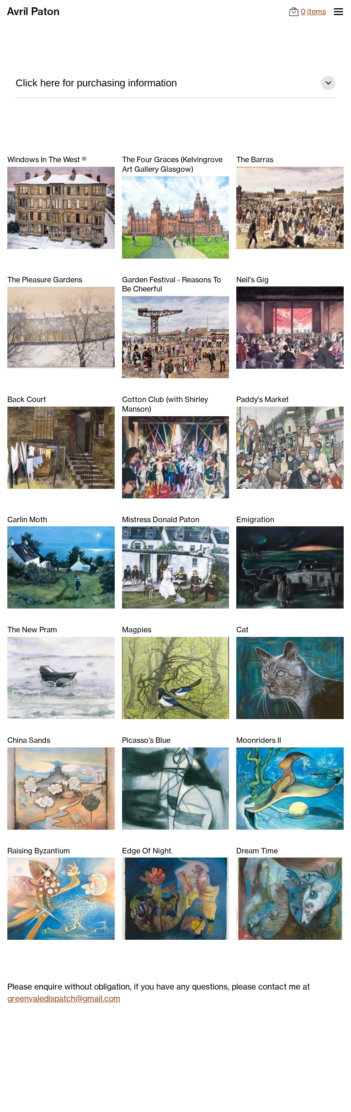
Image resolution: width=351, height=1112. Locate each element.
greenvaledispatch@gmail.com (63, 998)
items (313, 11)
